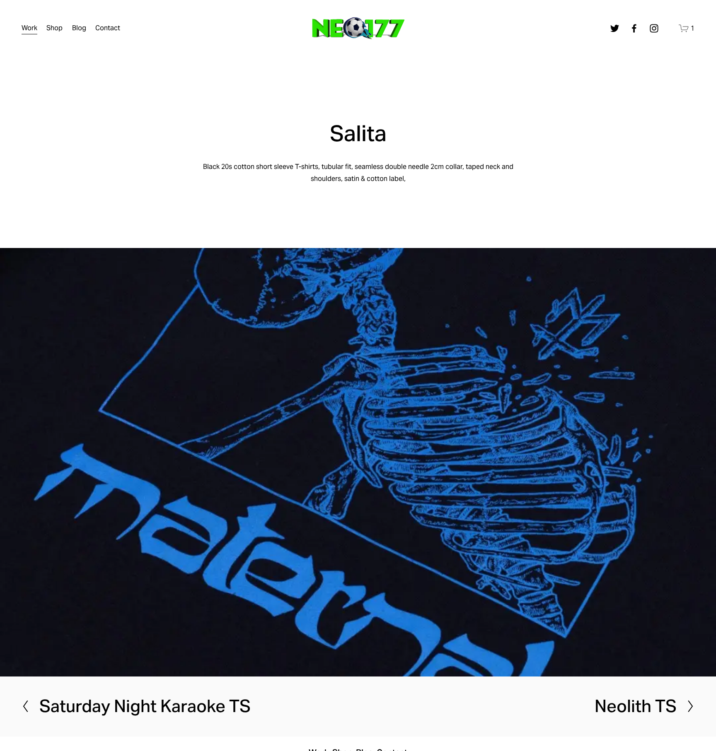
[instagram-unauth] (654, 28)
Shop (54, 28)
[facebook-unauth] (634, 28)
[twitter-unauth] (615, 28)
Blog (79, 28)
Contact (107, 28)
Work (29, 28)
